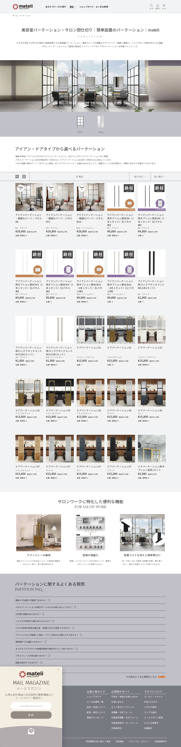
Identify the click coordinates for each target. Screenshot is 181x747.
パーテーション (25, 15)
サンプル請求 (150, 712)
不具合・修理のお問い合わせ (124, 696)
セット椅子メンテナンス (122, 707)
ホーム (15, 15)
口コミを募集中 (151, 722)
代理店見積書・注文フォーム (124, 717)
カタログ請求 (150, 707)
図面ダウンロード (95, 717)
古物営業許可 (160, 741)
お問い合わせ (117, 701)
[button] (73, 7)
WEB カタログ (151, 701)
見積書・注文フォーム (121, 712)
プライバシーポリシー (139, 741)
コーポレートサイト (153, 696)
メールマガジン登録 (153, 717)
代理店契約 (116, 728)
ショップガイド (94, 696)
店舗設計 (148, 728)
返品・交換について (96, 707)
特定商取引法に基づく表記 (98, 741)
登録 (31, 715)
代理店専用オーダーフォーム (124, 722)
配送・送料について (96, 712)
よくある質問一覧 (95, 701)
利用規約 (120, 741)
